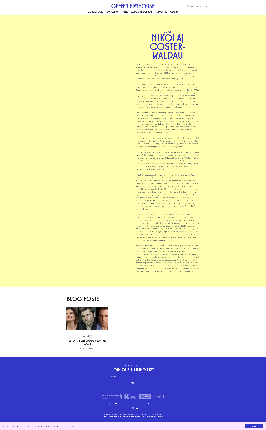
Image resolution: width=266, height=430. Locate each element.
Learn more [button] (70, 426)
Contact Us (152, 404)
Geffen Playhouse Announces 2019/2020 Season (87, 342)
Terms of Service (115, 404)
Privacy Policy (129, 404)
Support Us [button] (162, 11)
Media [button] (125, 11)
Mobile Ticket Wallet (207, 6)
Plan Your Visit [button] (113, 11)
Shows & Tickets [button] (95, 11)
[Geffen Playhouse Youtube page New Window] (137, 408)
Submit (133, 383)
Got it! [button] (254, 426)
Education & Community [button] (142, 11)
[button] (188, 6)
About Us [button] (174, 11)
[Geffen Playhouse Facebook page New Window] (129, 408)
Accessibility (141, 404)
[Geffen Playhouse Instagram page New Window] (133, 408)
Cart (196, 6)
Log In (192, 6)
